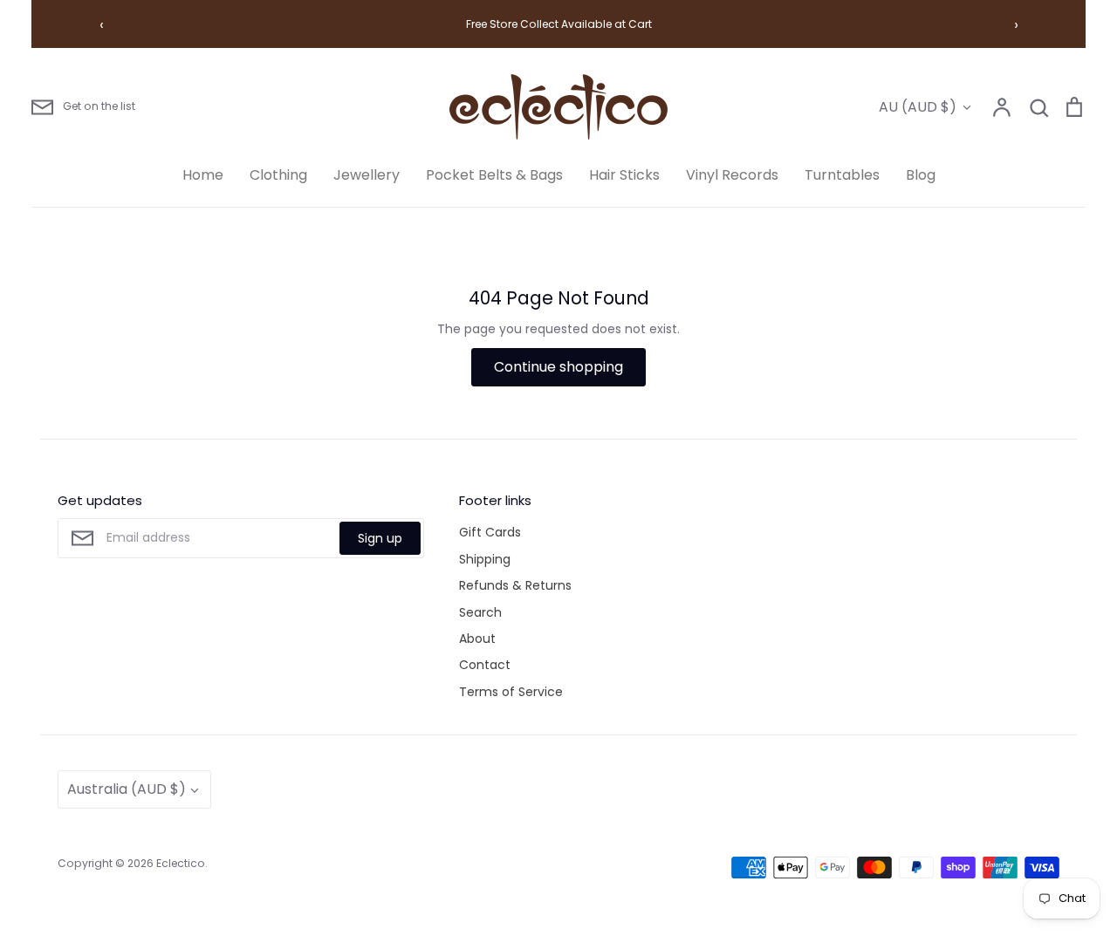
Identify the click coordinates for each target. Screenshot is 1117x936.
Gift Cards (490, 532)
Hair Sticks (624, 175)
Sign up (380, 538)
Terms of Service (511, 691)
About (477, 638)
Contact (485, 664)
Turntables (842, 175)
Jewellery (366, 175)
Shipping (485, 559)
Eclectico (180, 863)
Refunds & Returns (515, 585)
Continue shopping (558, 367)
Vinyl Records (732, 175)
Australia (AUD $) (126, 789)
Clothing (278, 175)
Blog (920, 175)
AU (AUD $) (917, 107)
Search (480, 612)
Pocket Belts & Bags (494, 175)
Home (202, 175)
